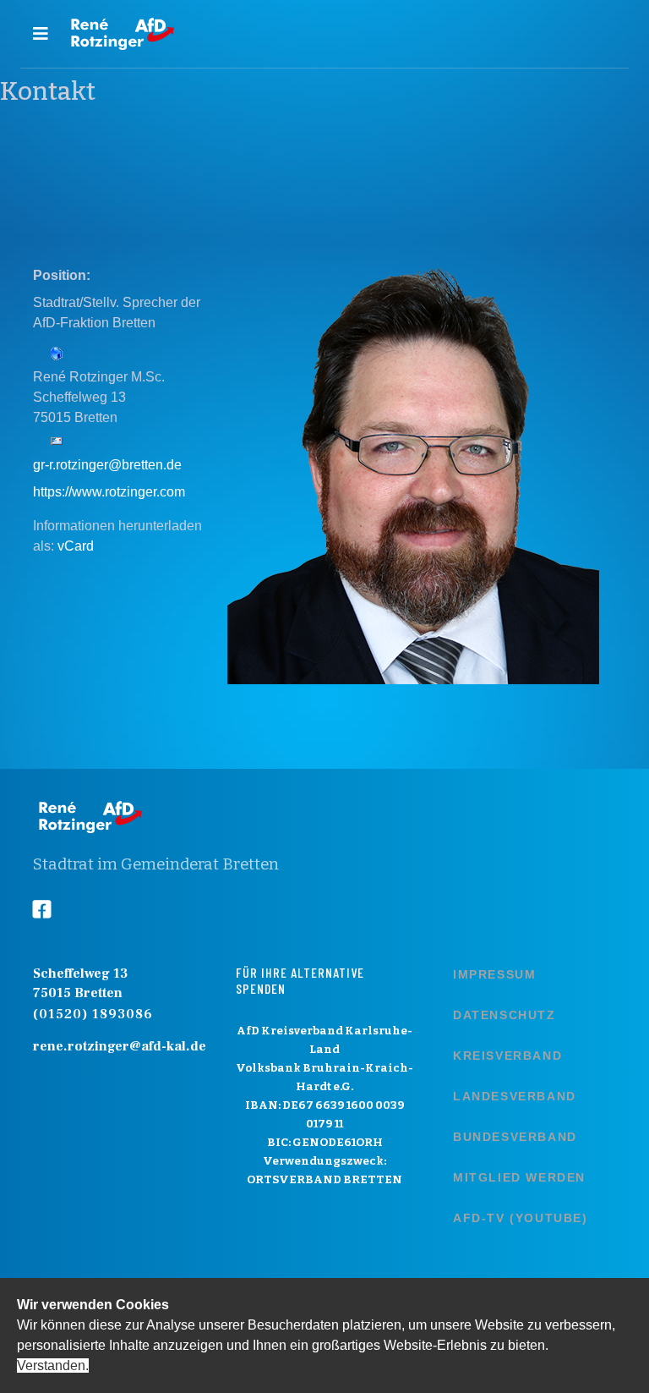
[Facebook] (55, 910)
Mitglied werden (519, 1177)
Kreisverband (507, 1055)
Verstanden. (53, 1365)
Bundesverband (515, 1136)
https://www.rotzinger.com (109, 492)
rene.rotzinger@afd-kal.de (119, 1046)
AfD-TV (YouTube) (520, 1218)
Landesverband (514, 1096)
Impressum (494, 974)
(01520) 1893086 (93, 1014)
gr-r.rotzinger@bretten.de (107, 465)
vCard (75, 546)
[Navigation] (40, 34)
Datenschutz (504, 1015)
